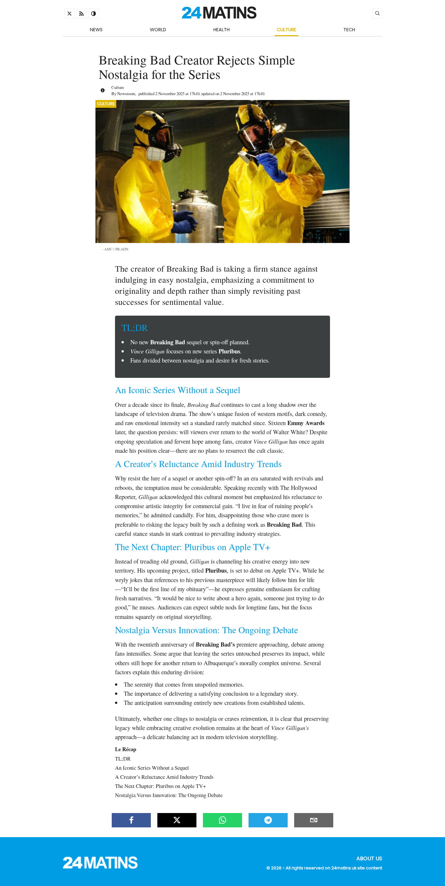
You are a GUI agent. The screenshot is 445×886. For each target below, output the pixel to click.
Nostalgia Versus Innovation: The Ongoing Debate (169, 795)
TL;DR (123, 758)
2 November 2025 (169, 93)
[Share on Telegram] (268, 820)
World (158, 29)
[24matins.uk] (103, 867)
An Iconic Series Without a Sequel (152, 767)
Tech (349, 29)
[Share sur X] (176, 820)
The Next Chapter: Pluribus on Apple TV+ (160, 786)
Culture (286, 29)
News (96, 29)
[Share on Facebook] (131, 820)
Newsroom (126, 93)
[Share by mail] (313, 820)
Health (221, 29)
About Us (369, 858)
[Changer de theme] (94, 13)
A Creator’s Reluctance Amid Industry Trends (164, 776)
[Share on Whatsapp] (222, 820)
